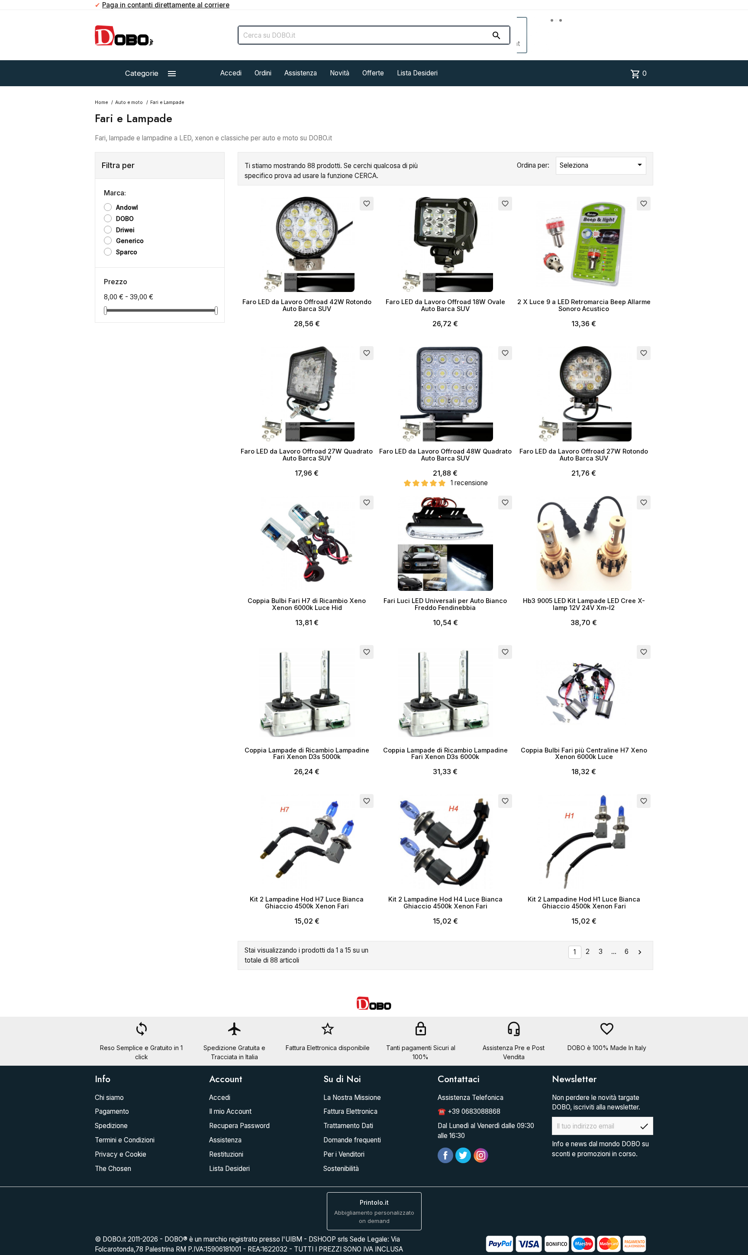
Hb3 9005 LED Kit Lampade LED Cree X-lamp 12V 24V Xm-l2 (584, 604)
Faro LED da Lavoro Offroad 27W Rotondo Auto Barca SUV (583, 455)
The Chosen (113, 1168)
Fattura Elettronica (350, 1111)
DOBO (125, 218)
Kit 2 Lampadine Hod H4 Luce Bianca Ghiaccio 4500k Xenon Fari (445, 902)
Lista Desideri (417, 73)
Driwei (125, 230)
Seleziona (602, 164)
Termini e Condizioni (125, 1140)
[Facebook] (445, 1155)
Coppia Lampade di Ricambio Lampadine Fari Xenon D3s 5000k (307, 753)
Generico (130, 240)
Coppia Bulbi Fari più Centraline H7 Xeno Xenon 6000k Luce (584, 753)
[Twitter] (463, 1155)
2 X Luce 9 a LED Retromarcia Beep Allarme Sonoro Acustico (584, 305)
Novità (339, 73)
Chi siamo (109, 1097)
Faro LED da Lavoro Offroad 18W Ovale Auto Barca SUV (445, 305)
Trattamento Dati (348, 1126)
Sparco (126, 252)
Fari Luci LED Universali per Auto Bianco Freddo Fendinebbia (445, 604)
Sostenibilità (341, 1168)
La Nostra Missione (352, 1097)
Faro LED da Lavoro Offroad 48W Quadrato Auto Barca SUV (445, 455)
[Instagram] (481, 1155)
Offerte (373, 73)
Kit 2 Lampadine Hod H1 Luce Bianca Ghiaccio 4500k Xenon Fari (584, 902)
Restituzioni (226, 1154)
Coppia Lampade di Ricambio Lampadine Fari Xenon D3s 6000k (445, 753)
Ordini (263, 73)
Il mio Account (230, 1111)
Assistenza (300, 73)
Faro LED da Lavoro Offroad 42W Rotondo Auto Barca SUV (306, 305)
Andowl (127, 207)
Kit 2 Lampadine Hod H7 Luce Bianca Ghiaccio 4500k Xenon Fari (307, 902)
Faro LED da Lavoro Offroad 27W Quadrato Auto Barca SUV (307, 455)
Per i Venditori (343, 1154)
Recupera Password (239, 1126)
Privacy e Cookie (120, 1154)
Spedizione (111, 1126)
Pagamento (112, 1111)
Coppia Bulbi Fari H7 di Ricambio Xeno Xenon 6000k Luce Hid (307, 604)
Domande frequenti (352, 1140)
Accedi (231, 73)
